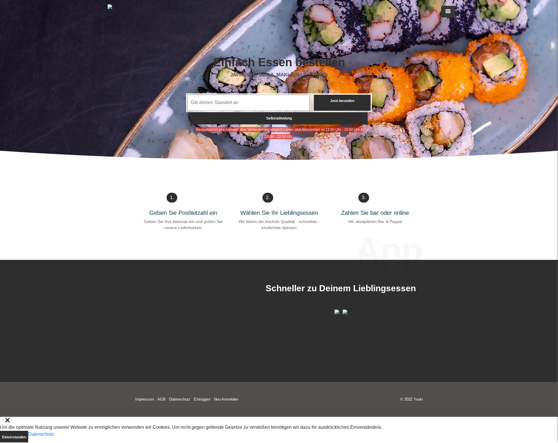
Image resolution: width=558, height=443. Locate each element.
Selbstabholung (279, 118)
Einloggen (202, 399)
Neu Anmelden (226, 399)
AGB (162, 399)
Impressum (144, 399)
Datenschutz (179, 399)
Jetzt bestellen (342, 101)
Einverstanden (14, 437)
